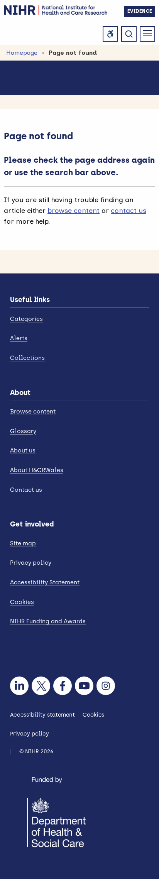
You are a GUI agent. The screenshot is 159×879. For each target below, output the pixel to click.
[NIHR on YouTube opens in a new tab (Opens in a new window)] (84, 686)
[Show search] (129, 34)
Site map (23, 543)
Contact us (26, 489)
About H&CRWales (36, 470)
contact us (128, 210)
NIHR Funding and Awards (48, 621)
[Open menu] (147, 34)
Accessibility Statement (45, 582)
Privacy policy (30, 562)
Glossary (23, 431)
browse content (73, 210)
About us (23, 450)
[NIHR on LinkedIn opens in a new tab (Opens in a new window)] (19, 686)
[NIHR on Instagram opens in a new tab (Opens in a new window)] (105, 686)
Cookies (22, 602)
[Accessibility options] (110, 34)
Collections (27, 357)
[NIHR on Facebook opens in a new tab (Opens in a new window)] (62, 686)
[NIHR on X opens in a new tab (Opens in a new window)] (41, 686)
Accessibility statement (42, 715)
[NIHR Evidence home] (55, 10)
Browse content (33, 411)
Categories (26, 318)
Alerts (18, 338)
